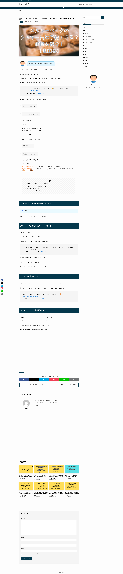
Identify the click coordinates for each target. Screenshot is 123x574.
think (26, 408)
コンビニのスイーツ (88, 42)
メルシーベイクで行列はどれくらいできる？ (38, 186)
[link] (37, 405)
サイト (22, 548)
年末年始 (86, 63)
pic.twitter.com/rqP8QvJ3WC (30, 296)
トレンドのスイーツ (88, 51)
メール (23, 543)
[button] (24, 379)
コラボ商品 (86, 33)
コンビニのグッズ (88, 36)
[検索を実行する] (102, 17)
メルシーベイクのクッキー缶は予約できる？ (38, 183)
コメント (23, 518)
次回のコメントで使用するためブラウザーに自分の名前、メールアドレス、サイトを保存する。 (44, 554)
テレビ (85, 48)
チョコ (85, 45)
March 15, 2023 (43, 251)
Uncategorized (87, 27)
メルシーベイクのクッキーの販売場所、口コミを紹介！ (48, 166)
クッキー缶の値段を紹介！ (33, 188)
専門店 (85, 60)
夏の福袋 (86, 57)
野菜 (85, 69)
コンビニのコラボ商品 (89, 39)
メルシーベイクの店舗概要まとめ (35, 191)
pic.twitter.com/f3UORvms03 (30, 90)
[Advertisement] (49, 436)
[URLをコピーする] (74, 379)
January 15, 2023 (41, 93)
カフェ (21, 21)
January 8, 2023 (41, 298)
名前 (22, 537)
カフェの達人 (24, 4)
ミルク (85, 54)
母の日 (85, 66)
